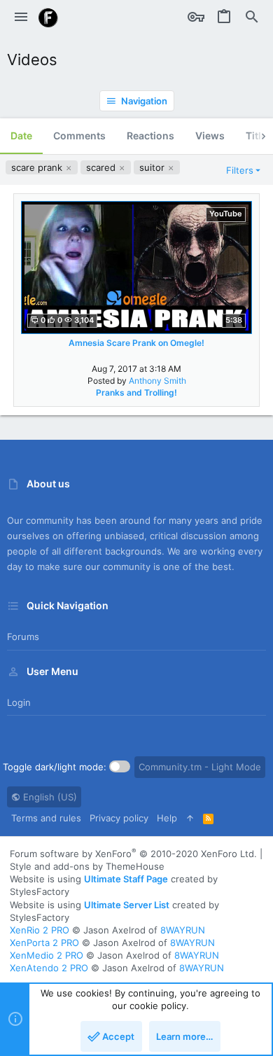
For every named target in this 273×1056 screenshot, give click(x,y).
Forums (23, 636)
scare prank (38, 167)
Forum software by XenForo (133, 853)
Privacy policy (119, 818)
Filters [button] (239, 170)
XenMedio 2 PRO (46, 955)
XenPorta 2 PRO (44, 942)
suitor (153, 167)
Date (21, 135)
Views (210, 135)
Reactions (150, 135)
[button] (21, 17)
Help (167, 818)
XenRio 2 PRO (39, 930)
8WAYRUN (182, 930)
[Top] (190, 817)
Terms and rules (46, 818)
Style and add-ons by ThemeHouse (87, 866)
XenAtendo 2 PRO (49, 967)
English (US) (48, 797)
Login (19, 702)
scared (102, 167)
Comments (79, 135)
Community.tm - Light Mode (200, 766)
